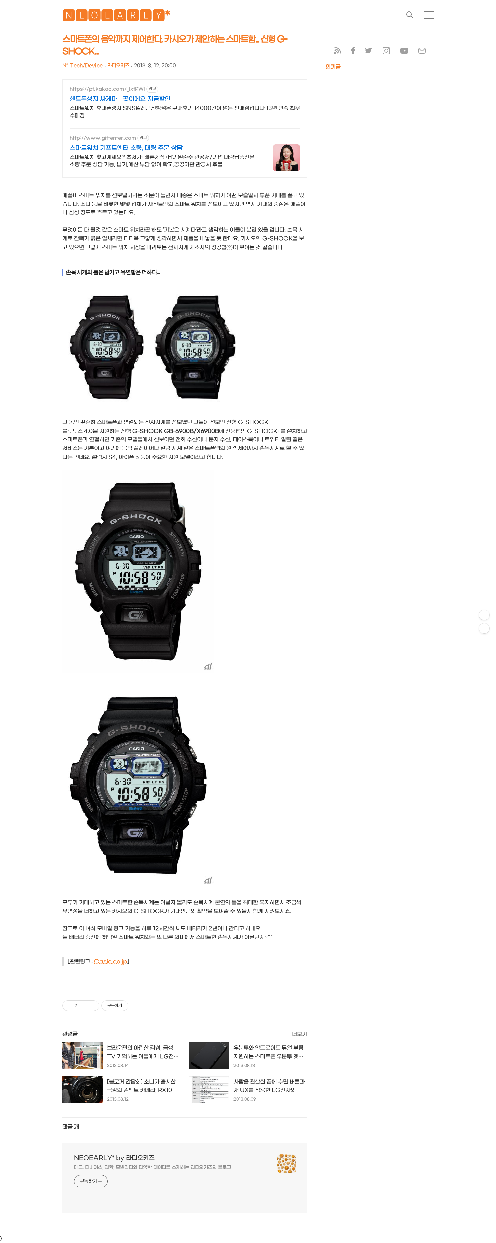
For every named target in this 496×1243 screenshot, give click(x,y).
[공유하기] (83, 1006)
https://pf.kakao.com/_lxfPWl (107, 89)
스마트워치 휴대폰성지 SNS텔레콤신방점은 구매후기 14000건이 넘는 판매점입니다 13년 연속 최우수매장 (185, 112)
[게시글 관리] (91, 1006)
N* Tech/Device (82, 66)
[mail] (422, 52)
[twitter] (369, 52)
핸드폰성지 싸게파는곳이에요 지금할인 (120, 99)
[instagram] (386, 52)
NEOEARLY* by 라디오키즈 (114, 1158)
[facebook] (353, 52)
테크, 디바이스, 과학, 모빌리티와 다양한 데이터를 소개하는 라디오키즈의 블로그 (152, 1167)
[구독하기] (484, 628)
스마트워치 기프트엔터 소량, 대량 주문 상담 (126, 148)
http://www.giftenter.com (103, 138)
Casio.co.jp (110, 961)
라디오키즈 (118, 66)
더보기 (299, 1034)
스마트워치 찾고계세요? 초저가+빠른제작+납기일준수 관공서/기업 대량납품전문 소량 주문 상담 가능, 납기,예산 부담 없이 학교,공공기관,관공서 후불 (162, 161)
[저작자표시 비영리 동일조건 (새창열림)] (137, 1005)
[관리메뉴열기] (484, 615)
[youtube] (404, 52)
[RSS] (337, 52)
